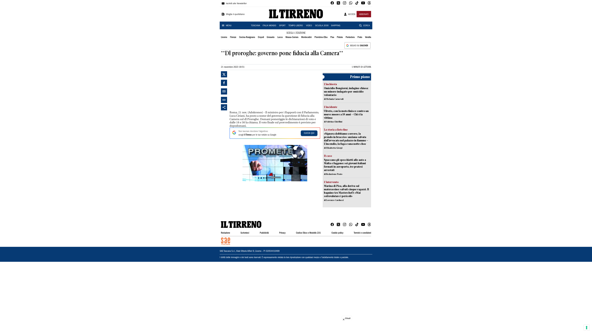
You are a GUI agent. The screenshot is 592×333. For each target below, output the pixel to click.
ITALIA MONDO (269, 26)
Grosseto (270, 37)
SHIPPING (335, 26)
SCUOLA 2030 (322, 26)
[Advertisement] (253, 90)
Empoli (261, 37)
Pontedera (350, 37)
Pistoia (340, 37)
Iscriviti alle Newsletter (236, 4)
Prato (360, 37)
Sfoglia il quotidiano (235, 14)
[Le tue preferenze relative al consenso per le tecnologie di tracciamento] (587, 328)
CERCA (366, 26)
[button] (274, 163)
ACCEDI (351, 14)
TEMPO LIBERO (295, 26)
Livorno (224, 37)
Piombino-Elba (320, 37)
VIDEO (309, 26)
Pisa (332, 37)
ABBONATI (364, 14)
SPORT (282, 26)
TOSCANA (255, 26)
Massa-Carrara (292, 37)
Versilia (368, 37)
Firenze (233, 37)
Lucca (280, 37)
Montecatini (306, 37)
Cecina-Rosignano (247, 37)
